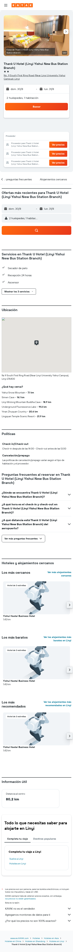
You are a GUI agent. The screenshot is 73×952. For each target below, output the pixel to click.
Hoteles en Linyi (17, 863)
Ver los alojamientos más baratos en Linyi (57, 639)
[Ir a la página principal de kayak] (22, 5)
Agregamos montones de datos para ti (27, 914)
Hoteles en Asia (51, 938)
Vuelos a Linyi (16, 858)
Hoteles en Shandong (35, 941)
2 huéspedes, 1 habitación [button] (23, 97)
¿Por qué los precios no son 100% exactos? (30, 920)
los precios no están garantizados (20, 898)
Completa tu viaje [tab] (17, 838)
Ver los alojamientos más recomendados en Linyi (57, 703)
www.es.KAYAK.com (19, 938)
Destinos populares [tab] (44, 838)
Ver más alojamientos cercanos (59, 574)
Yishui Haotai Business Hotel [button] (19, 616)
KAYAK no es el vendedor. (20, 908)
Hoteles (36, 938)
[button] (6, 5)
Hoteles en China (13, 941)
